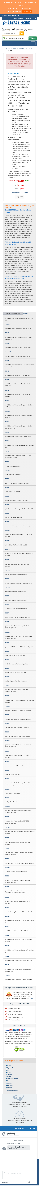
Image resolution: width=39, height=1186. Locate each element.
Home (7, 48)
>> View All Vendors (13, 1090)
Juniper (9, 1074)
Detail (31, 998)
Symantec (13, 48)
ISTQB (9, 1072)
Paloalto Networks (12, 1079)
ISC (8, 1070)
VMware (9, 1083)
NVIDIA (9, 1076)
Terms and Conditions (19, 192)
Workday (10, 1085)
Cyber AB (10, 1068)
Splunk (9, 1081)
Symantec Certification (25, 48)
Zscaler (9, 1087)
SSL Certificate (19, 1053)
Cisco (9, 1066)
